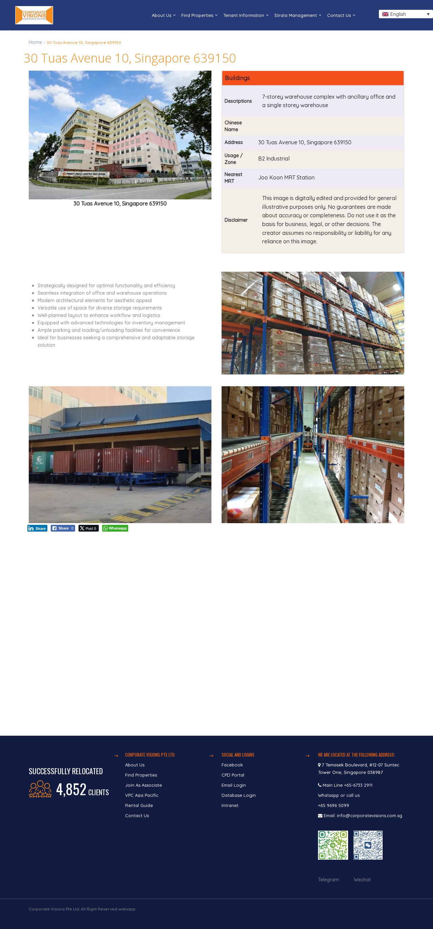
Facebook (232, 764)
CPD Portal (233, 775)
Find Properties (197, 15)
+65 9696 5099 (333, 805)
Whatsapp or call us (339, 795)
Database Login (239, 795)
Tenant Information (243, 15)
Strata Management (295, 15)
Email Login (234, 785)
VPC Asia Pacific (141, 795)
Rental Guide (139, 805)
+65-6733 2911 (358, 785)
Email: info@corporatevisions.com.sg (363, 815)
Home (35, 42)
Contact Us (339, 15)
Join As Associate (143, 785)
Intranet (230, 805)
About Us (161, 15)
